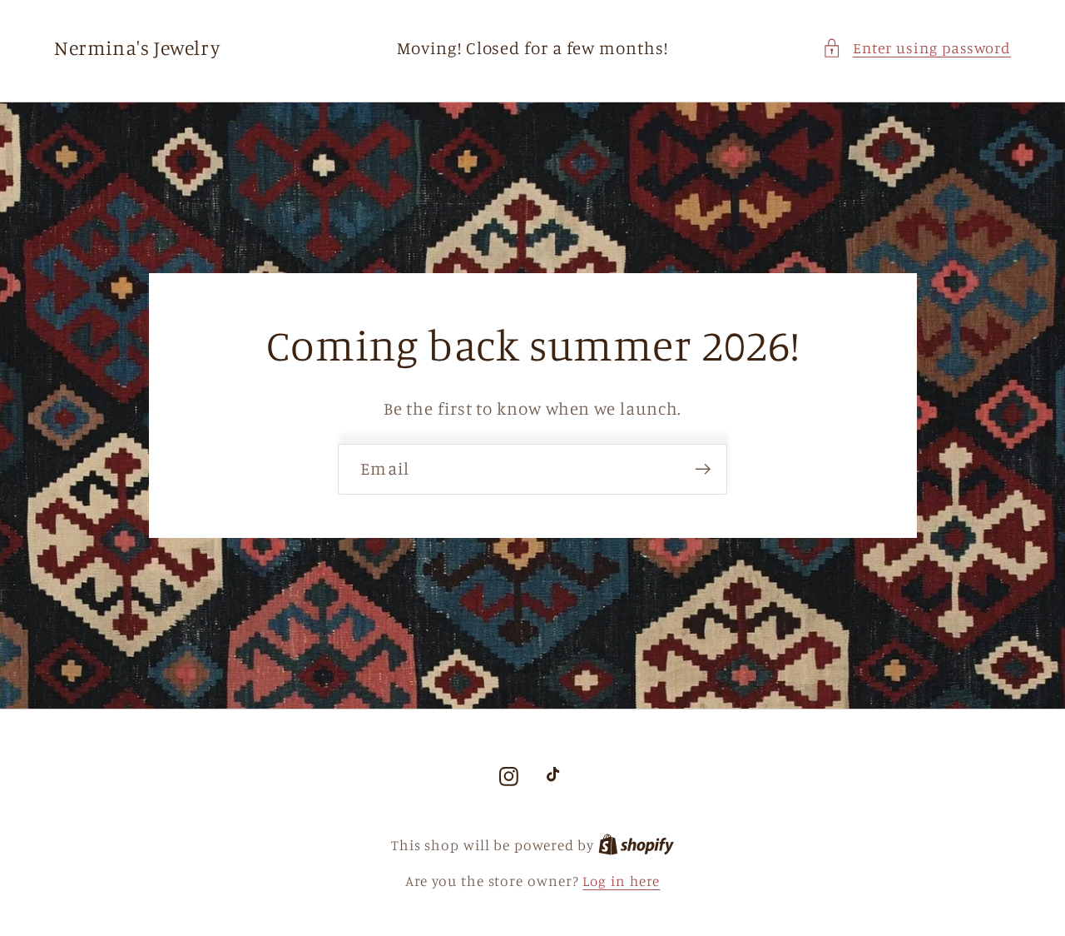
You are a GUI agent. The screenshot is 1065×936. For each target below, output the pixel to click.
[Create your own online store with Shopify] (636, 845)
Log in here (621, 880)
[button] (916, 48)
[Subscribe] (702, 469)
